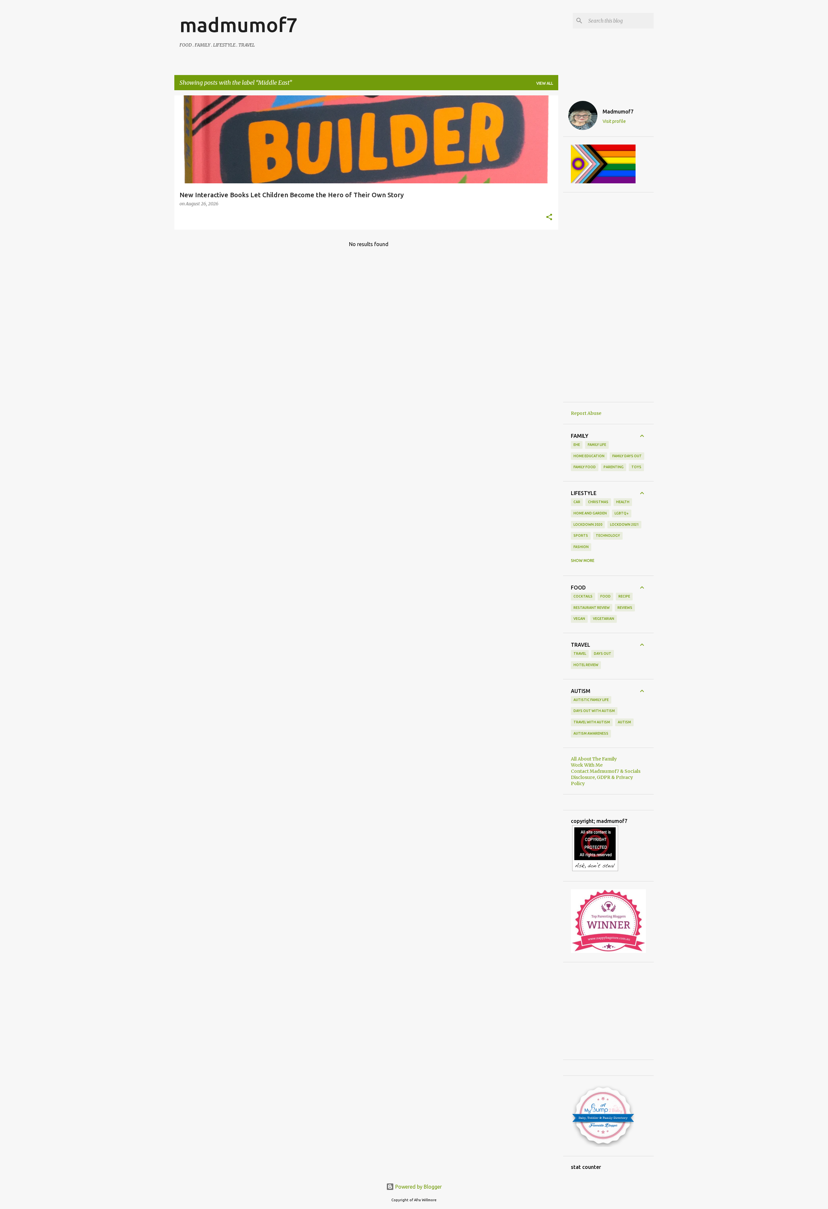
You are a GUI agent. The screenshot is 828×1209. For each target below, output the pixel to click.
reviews (624, 608)
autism (624, 722)
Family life (597, 445)
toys (636, 467)
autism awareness (590, 733)
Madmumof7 (618, 111)
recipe (624, 596)
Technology (608, 535)
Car (576, 502)
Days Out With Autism (594, 711)
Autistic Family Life (591, 700)
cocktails (583, 596)
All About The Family (594, 759)
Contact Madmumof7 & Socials (605, 771)
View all (544, 83)
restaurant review (591, 608)
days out (602, 653)
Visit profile (614, 121)
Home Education (589, 456)
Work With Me (587, 765)
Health (622, 502)
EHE (576, 445)
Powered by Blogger (418, 1187)
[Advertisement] (608, 297)
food (605, 596)
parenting (614, 467)
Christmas (598, 502)
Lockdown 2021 (624, 524)
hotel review (585, 665)
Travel (579, 653)
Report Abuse (586, 413)
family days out (627, 456)
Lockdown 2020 (587, 524)
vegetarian (603, 619)
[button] (549, 217)
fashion (581, 547)
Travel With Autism (591, 722)
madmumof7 (239, 24)
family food (584, 467)
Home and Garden (590, 513)
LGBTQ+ (622, 513)
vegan (579, 619)
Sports (580, 535)
